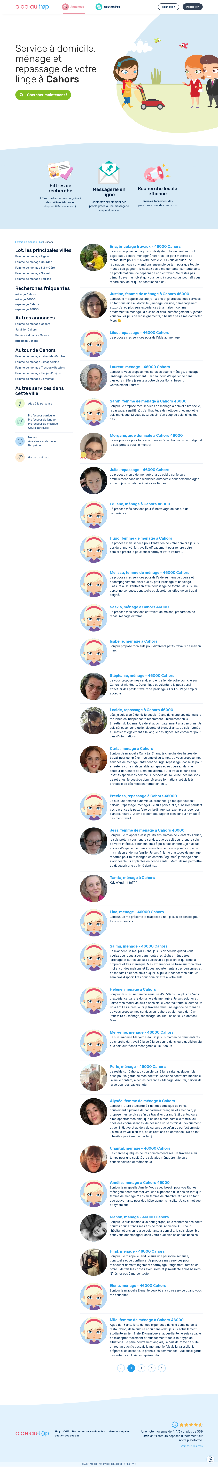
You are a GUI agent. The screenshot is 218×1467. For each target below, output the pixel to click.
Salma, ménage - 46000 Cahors (139, 946)
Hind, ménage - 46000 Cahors (137, 1251)
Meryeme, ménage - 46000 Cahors (142, 1032)
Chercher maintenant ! (47, 95)
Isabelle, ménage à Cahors (133, 641)
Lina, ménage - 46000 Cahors (137, 912)
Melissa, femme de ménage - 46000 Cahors (149, 572)
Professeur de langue (42, 419)
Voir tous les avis (192, 1446)
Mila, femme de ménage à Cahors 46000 (147, 1320)
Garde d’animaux (39, 457)
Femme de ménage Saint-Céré (35, 267)
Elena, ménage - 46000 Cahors (138, 1285)
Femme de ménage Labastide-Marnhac (40, 356)
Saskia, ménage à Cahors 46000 (139, 607)
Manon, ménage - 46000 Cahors (139, 1217)
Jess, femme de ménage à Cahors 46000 (147, 830)
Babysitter (34, 445)
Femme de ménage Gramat (32, 273)
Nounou (33, 437)
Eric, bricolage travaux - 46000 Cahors (145, 246)
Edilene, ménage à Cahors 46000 (140, 504)
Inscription (192, 6)
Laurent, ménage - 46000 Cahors (140, 367)
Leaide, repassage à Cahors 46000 (141, 710)
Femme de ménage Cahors (32, 324)
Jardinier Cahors (26, 329)
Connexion (168, 6)
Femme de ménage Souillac (33, 279)
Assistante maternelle (42, 441)
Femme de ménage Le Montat (34, 378)
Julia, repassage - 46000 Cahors (139, 469)
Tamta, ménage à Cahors (132, 877)
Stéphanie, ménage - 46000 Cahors (142, 675)
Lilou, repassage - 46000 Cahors (139, 332)
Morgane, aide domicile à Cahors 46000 (146, 435)
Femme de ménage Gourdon (33, 262)
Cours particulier (38, 427)
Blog (57, 1431)
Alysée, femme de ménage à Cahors (142, 1101)
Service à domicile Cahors (32, 335)
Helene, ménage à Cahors (133, 989)
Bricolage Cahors (26, 340)
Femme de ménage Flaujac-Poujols (37, 373)
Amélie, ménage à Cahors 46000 (140, 1182)
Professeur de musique (43, 423)
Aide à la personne (40, 403)
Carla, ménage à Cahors (131, 748)
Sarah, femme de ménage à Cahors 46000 (148, 401)
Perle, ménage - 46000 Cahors (138, 1066)
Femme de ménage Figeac (32, 256)
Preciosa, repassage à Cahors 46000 (143, 796)
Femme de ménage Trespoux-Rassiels (40, 367)
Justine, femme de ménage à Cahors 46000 (149, 294)
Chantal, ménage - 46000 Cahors (140, 1148)
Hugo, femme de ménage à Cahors (141, 538)
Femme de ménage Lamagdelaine (37, 362)
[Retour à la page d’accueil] (32, 7)
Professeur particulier (42, 415)
